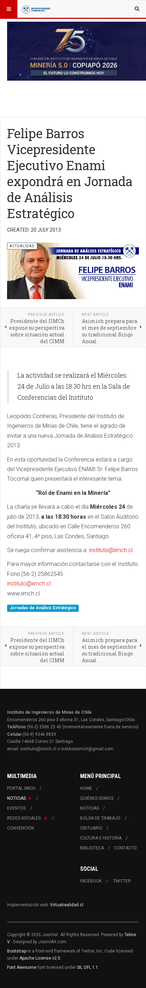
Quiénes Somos (96, 798)
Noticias (16, 798)
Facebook (91, 881)
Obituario (91, 828)
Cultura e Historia (101, 838)
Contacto (125, 848)
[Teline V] (36, 9)
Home (86, 788)
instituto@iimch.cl (111, 550)
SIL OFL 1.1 (87, 967)
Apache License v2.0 (39, 958)
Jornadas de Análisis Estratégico (43, 607)
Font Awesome (21, 967)
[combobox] (137, 9)
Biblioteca (92, 848)
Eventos (16, 808)
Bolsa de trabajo (100, 818)
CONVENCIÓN (20, 828)
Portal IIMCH (21, 788)
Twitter (122, 881)
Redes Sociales (24, 818)
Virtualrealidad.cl (66, 904)
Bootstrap (16, 951)
